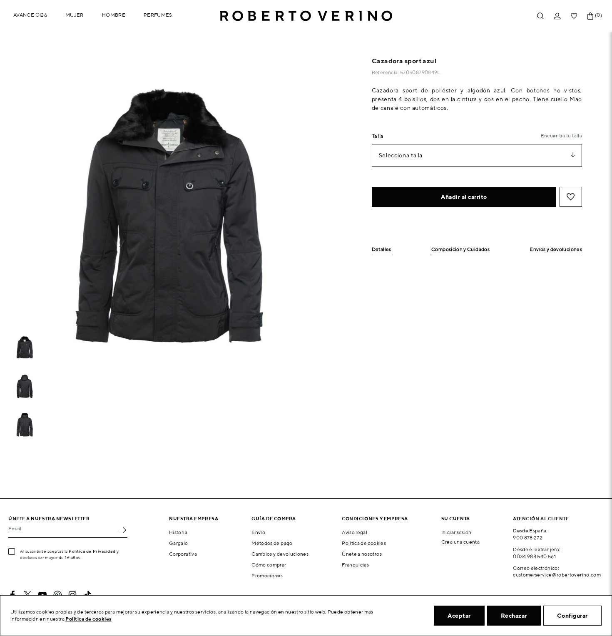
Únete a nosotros (362, 554)
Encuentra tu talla (561, 135)
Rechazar (514, 615)
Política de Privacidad (92, 551)
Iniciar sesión (456, 532)
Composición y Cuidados (460, 249)
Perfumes (158, 15)
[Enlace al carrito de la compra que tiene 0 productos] (590, 16)
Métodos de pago (271, 543)
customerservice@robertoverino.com (557, 574)
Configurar (572, 615)
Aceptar (459, 615)
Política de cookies (364, 543)
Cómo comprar (268, 564)
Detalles (381, 249)
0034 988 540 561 (534, 556)
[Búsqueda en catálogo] (540, 16)
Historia (178, 532)
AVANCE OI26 (30, 15)
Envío (258, 532)
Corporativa (183, 554)
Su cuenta (455, 518)
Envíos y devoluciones (556, 249)
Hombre (113, 15)
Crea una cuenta (460, 542)
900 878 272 (527, 537)
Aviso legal (354, 532)
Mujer (74, 15)
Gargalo (178, 543)
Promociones (267, 575)
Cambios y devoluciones (279, 554)
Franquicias (355, 564)
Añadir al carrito (464, 197)
